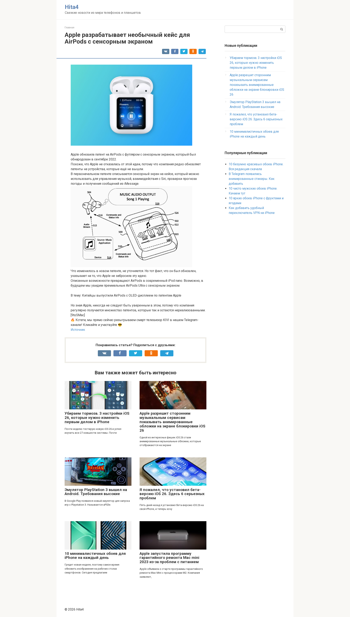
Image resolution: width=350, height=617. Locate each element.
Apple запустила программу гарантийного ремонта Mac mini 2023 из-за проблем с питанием (169, 557)
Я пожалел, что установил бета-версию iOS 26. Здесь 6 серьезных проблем (172, 494)
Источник (78, 330)
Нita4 (72, 7)
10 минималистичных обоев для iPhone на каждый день (95, 555)
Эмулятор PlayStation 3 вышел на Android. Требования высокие (96, 491)
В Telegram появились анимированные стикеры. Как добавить (251, 179)
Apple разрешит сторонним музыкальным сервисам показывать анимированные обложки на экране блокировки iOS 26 (172, 422)
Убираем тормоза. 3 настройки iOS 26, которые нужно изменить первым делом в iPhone (97, 417)
